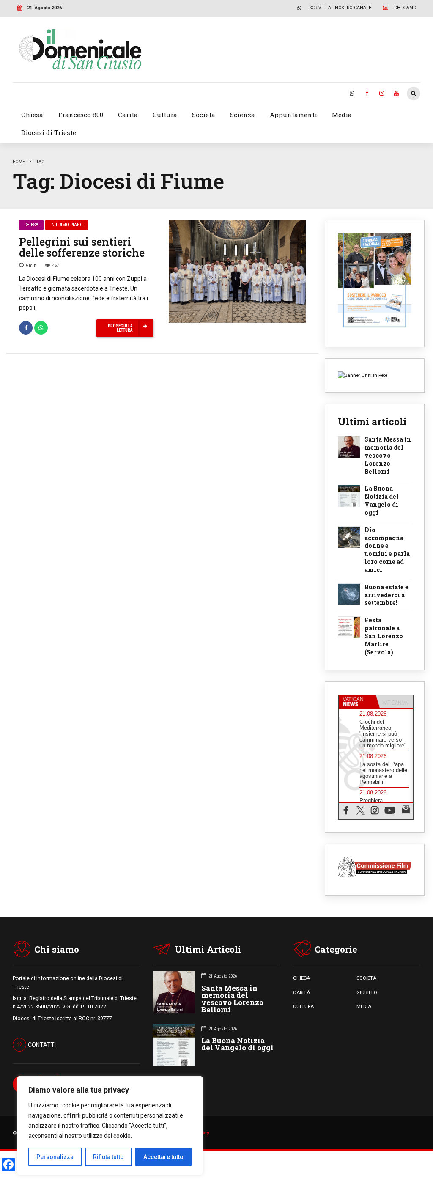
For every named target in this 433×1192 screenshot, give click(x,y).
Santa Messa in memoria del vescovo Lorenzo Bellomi (387, 455)
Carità (128, 114)
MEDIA (363, 1006)
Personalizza (55, 1157)
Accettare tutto (163, 1157)
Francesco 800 (80, 114)
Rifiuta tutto (108, 1157)
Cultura (165, 114)
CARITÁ (301, 992)
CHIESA (301, 978)
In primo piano (66, 225)
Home (19, 162)
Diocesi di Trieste (48, 132)
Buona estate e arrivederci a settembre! (386, 595)
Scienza (242, 114)
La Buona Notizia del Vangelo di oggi (381, 500)
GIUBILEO (366, 992)
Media (342, 114)
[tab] (357, 701)
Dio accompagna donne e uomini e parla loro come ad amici (387, 550)
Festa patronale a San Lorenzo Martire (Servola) (383, 636)
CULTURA (303, 1006)
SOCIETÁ (366, 978)
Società (203, 114)
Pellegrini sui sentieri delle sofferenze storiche (82, 247)
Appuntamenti (293, 114)
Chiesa (32, 114)
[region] (110, 1125)
